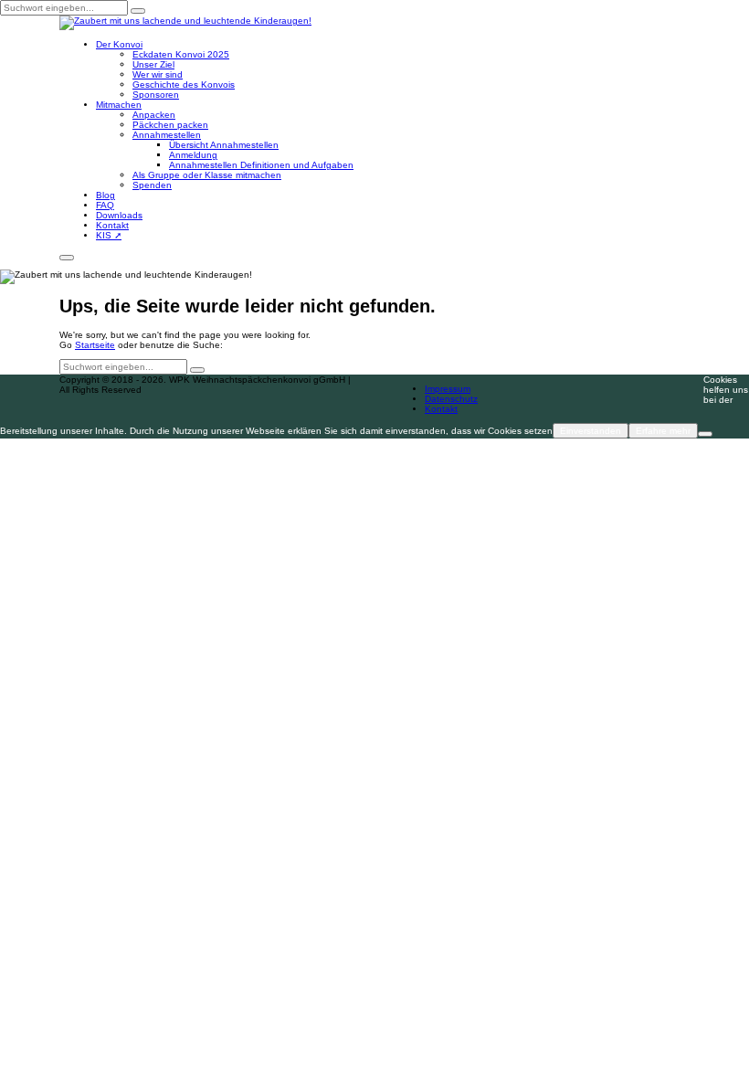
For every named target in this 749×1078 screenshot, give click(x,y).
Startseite (95, 345)
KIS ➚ (108, 235)
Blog (105, 195)
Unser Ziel (153, 64)
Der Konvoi (119, 44)
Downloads (119, 215)
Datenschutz (451, 399)
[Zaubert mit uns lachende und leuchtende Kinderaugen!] (185, 22)
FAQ (105, 205)
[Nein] (705, 434)
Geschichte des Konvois (183, 84)
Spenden (152, 185)
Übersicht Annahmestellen (224, 145)
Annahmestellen (166, 135)
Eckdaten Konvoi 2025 (180, 54)
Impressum (447, 389)
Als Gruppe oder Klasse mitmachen (206, 175)
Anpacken (153, 115)
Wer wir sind (157, 74)
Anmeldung (193, 155)
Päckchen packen (170, 125)
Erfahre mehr (663, 431)
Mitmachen (119, 105)
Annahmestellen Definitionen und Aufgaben (261, 165)
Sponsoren (155, 95)
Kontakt (112, 225)
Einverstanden (590, 431)
